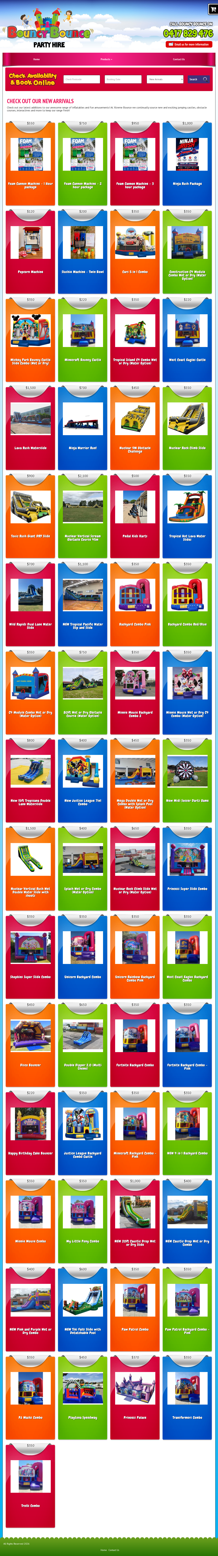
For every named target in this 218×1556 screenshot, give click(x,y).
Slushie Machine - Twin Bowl (83, 272)
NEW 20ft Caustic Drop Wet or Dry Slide (135, 1243)
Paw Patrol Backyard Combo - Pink (187, 1331)
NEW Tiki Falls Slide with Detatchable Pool (83, 1331)
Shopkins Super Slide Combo (30, 977)
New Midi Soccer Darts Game (187, 800)
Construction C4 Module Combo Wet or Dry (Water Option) (187, 275)
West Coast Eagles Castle (187, 360)
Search (193, 79)
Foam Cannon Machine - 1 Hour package (30, 185)
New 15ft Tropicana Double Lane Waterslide (31, 802)
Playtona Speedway (82, 1417)
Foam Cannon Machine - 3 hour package (135, 185)
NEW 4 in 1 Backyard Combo (187, 1153)
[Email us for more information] (189, 44)
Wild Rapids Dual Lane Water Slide (30, 626)
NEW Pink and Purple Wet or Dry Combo (31, 1331)
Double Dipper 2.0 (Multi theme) (83, 1066)
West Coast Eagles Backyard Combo (187, 978)
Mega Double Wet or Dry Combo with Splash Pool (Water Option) (135, 804)
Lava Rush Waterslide (31, 448)
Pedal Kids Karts (135, 536)
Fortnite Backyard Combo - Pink (187, 1066)
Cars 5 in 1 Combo (135, 272)
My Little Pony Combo (82, 1241)
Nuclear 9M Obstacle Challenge (135, 449)
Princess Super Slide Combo (187, 888)
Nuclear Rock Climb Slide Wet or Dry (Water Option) (135, 890)
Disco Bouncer (30, 1065)
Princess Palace (135, 1417)
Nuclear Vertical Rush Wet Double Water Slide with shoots (30, 892)
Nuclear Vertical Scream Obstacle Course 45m (83, 537)
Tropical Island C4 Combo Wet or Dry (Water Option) (135, 361)
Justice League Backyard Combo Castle (83, 1155)
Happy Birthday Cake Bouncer (30, 1153)
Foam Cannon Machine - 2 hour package (83, 185)
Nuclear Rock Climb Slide (187, 448)
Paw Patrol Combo (135, 1329)
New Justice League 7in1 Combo (83, 802)
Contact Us (179, 59)
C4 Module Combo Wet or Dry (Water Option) (30, 714)
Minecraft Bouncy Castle (83, 360)
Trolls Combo (30, 1505)
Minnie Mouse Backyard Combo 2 (135, 714)
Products (106, 59)
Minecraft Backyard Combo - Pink (135, 1155)
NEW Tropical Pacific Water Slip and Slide (83, 626)
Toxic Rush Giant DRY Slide (30, 536)
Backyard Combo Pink (135, 624)
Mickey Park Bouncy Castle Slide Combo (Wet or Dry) (31, 361)
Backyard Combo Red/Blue (187, 624)
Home (36, 59)
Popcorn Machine (30, 272)
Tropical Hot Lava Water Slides (187, 537)
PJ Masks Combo (31, 1417)
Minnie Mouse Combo (30, 1241)
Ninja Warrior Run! (83, 448)
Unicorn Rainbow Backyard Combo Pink (135, 978)
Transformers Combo (187, 1417)
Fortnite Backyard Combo (135, 1065)
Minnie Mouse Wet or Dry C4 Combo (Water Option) (187, 714)
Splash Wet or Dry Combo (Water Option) (82, 890)
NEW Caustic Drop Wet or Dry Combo (187, 1243)
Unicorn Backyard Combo (83, 977)
